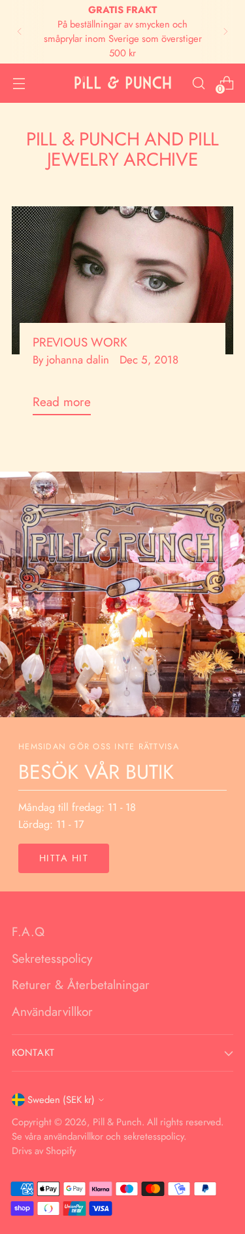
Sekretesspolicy (52, 958)
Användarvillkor (52, 1011)
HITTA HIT (63, 858)
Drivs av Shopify (44, 1151)
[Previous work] (122, 280)
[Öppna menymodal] (18, 82)
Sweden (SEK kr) (61, 1100)
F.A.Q (28, 932)
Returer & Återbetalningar (81, 985)
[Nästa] (225, 32)
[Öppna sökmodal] (198, 82)
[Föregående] (19, 32)
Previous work (80, 342)
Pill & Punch (117, 1122)
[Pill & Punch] (123, 83)
